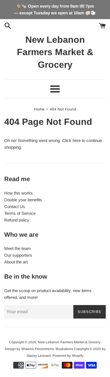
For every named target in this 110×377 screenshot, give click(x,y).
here (76, 140)
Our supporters (18, 255)
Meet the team (17, 248)
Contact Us (14, 206)
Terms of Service (20, 213)
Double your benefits (23, 199)
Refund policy (16, 220)
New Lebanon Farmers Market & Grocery (55, 52)
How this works (18, 193)
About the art (16, 261)
